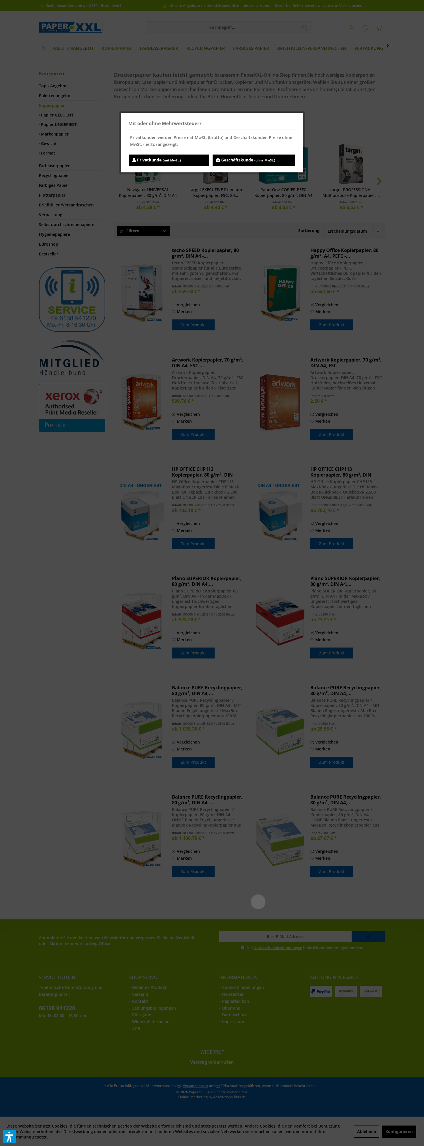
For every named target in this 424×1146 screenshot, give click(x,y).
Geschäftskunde (247, 160)
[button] (9, 1136)
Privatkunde (158, 160)
